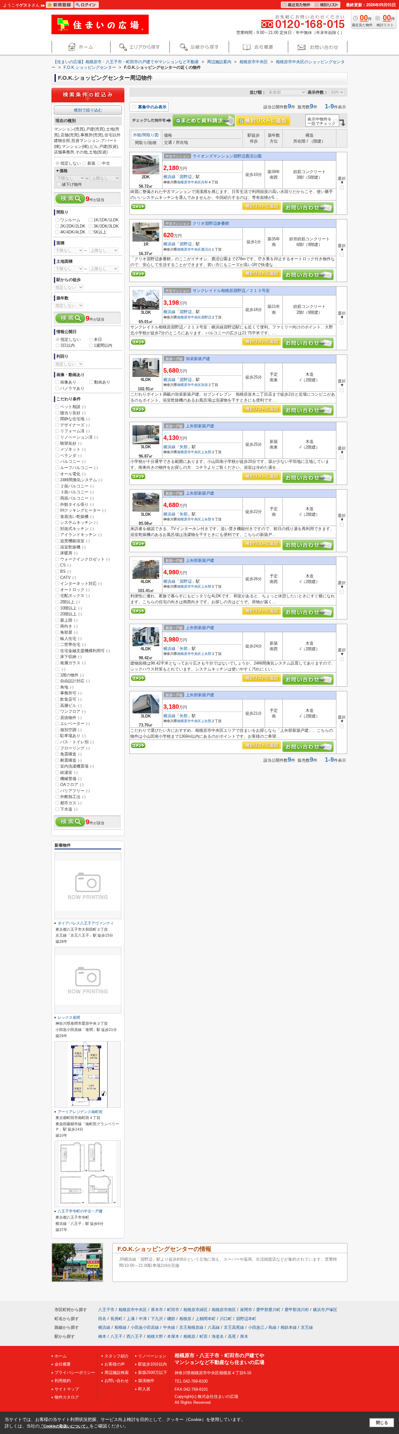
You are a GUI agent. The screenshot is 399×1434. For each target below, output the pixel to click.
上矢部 (206, 452)
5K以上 (100, 232)
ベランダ (71, 455)
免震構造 (71, 754)
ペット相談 (73, 406)
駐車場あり (73, 735)
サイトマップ (67, 1389)
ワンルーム (70, 220)
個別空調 (71, 729)
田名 (102, 1318)
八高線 (214, 1327)
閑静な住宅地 (75, 418)
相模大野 (155, 1336)
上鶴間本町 (205, 1318)
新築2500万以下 (152, 1372)
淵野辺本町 (246, 1318)
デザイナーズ (75, 425)
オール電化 (73, 474)
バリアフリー (75, 790)
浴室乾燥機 (73, 547)
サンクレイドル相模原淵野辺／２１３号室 (231, 290)
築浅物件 (146, 1380)
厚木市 (157, 1309)
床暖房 (69, 553)
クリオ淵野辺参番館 (211, 223)
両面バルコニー (77, 498)
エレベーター (75, 723)
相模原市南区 (224, 1309)
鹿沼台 (206, 249)
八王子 (116, 1336)
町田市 (173, 1309)
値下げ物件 (72, 184)
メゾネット (73, 449)
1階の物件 (72, 675)
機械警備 (71, 778)
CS (65, 565)
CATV (68, 577)
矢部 (184, 446)
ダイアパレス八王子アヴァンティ (86, 923)
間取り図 (150, 135)
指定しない (70, 163)
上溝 (131, 1318)
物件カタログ (67, 1397)
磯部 (171, 1318)
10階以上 (71, 608)
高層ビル (71, 705)
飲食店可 (71, 699)
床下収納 (71, 656)
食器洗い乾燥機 (77, 516)
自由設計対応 (75, 681)
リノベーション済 (79, 437)
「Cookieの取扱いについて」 (64, 1426)
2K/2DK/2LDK (72, 226)
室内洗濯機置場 (77, 766)
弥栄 (204, 385)
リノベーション (152, 1356)
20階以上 (71, 614)
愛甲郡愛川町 (268, 1309)
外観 (137, 135)
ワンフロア (73, 711)
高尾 (232, 1336)
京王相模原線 (191, 1327)
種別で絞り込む (88, 110)
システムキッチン (79, 522)
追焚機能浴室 (75, 540)
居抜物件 (71, 717)
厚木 (244, 1336)
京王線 (307, 1327)
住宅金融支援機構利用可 (85, 650)
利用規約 (63, 1380)
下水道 (69, 809)
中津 (143, 1318)
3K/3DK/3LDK (106, 226)
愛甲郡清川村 (297, 1309)
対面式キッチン (77, 528)
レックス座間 (69, 1017)
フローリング (75, 748)
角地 (67, 687)
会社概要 (63, 1364)
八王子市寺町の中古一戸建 (80, 1211)
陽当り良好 (73, 413)
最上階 (69, 620)
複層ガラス (73, 663)
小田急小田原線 (145, 1327)
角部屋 (69, 632)
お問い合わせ (116, 1380)
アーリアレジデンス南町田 (80, 1112)
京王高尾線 (234, 1327)
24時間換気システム (81, 479)
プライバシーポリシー (75, 1372)
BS (65, 571)
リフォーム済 (75, 431)
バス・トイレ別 (77, 742)
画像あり (68, 382)
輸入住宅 (71, 638)
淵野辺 (186, 176)
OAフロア (72, 784)
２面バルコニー (77, 486)
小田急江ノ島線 (262, 1327)
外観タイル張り (77, 504)
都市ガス (71, 803)
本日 (98, 339)
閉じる (382, 1422)
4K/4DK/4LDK (72, 232)
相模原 (185, 1318)
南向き (69, 626)
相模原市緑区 (195, 1309)
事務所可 (71, 693)
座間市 (246, 1309)
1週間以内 (103, 345)
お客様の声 (114, 1364)
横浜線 (169, 176)
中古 (106, 163)
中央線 (169, 1327)
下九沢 (157, 1318)
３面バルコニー (77, 492)
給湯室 (69, 772)
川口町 (226, 1318)
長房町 (116, 1318)
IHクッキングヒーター (83, 510)
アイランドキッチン (81, 534)
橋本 (102, 1336)
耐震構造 (71, 760)
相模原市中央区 (189, 182)
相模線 (120, 1327)
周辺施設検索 (116, 1372)
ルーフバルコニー (79, 467)
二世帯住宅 (73, 644)
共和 (204, 182)
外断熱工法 (73, 796)
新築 (91, 163)
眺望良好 (71, 443)
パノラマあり (72, 388)
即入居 (144, 1389)
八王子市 (106, 1309)
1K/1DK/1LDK (106, 220)
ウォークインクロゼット (85, 559)
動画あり (102, 382)
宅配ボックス (75, 595)
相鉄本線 (289, 1327)
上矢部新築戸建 (200, 426)
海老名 (218, 1336)
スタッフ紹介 (116, 1356)
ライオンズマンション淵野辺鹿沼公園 (227, 156)
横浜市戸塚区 (325, 1309)
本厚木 (173, 1336)
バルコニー (73, 461)
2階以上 (70, 601)
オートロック (75, 589)
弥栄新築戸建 (198, 358)
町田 (204, 1336)
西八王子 (135, 1336)
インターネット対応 (81, 583)
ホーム (61, 1356)
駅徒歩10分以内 (152, 1364)
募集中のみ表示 (151, 107)
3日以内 (67, 345)
